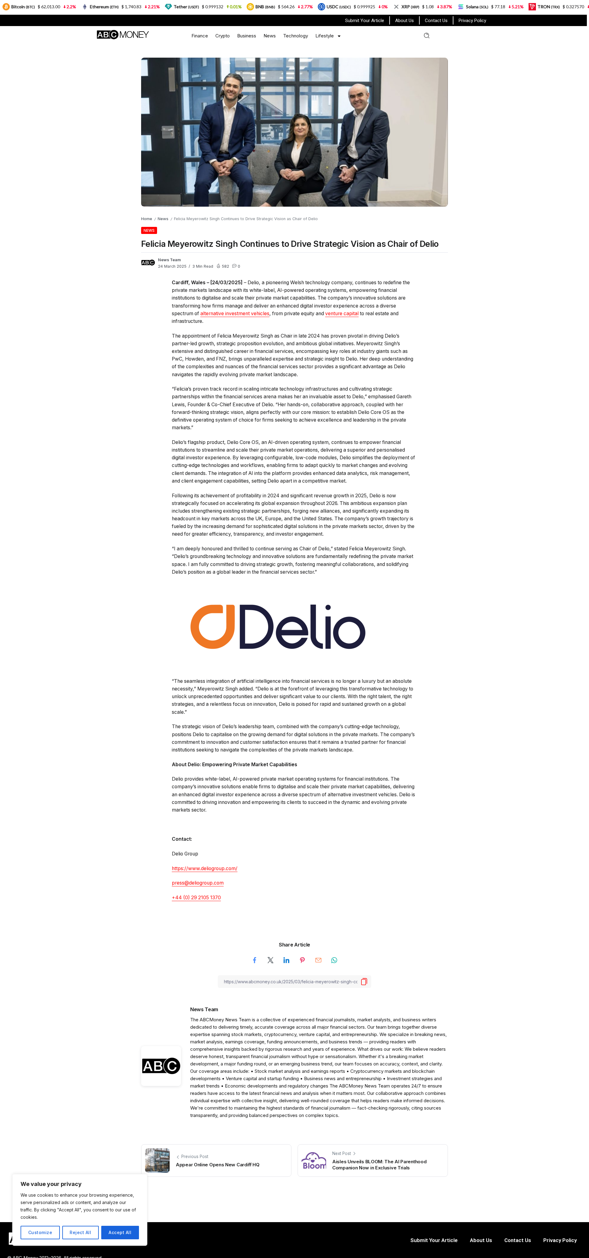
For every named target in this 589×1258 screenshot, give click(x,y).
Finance (199, 36)
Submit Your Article (364, 20)
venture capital (342, 313)
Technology (295, 36)
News (270, 36)
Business (246, 36)
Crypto (222, 36)
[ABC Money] (122, 34)
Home (146, 218)
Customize (40, 1232)
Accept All (120, 1232)
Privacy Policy (472, 20)
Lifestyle (324, 36)
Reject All (80, 1232)
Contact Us (436, 20)
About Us (404, 20)
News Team (169, 260)
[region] (79, 1210)
